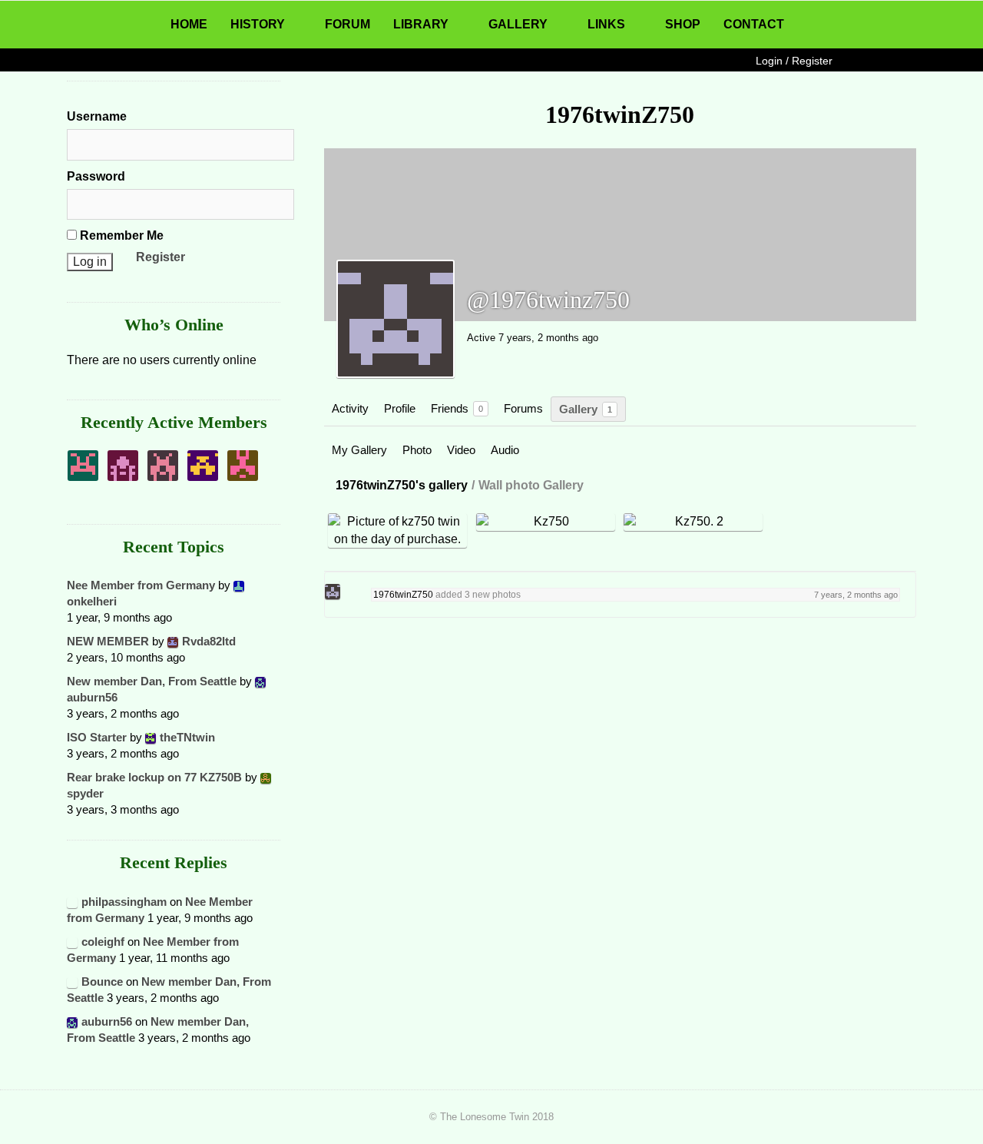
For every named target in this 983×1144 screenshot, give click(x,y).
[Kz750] (546, 521)
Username (97, 116)
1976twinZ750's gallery (402, 485)
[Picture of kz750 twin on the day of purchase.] (398, 530)
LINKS (606, 24)
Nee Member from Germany (141, 585)
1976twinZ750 (403, 594)
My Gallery (359, 449)
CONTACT (753, 24)
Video (461, 449)
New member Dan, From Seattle (152, 681)
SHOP (682, 24)
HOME (188, 24)
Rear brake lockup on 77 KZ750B (154, 777)
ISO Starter (97, 737)
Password (96, 176)
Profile (399, 408)
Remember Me (120, 235)
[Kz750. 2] (694, 521)
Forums (523, 408)
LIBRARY (420, 24)
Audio (505, 449)
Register (160, 257)
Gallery (585, 409)
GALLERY (518, 24)
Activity (350, 408)
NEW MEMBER (108, 641)
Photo (417, 449)
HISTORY (257, 24)
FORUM (347, 24)
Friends (457, 408)
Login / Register (794, 61)
